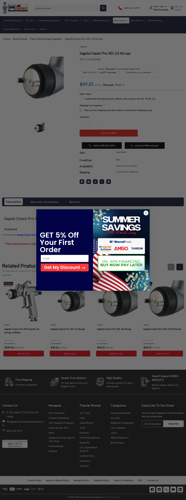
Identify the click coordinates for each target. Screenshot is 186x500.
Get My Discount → (64, 267)
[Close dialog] (146, 213)
